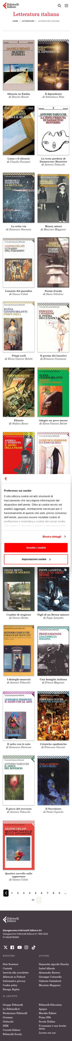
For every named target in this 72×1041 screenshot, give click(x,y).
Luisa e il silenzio (19, 158)
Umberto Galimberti (50, 981)
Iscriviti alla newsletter (16, 972)
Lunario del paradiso (18, 291)
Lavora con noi (47, 1033)
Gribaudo (8, 1021)
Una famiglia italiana (53, 679)
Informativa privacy (14, 981)
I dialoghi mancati (19, 679)
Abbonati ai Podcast (14, 977)
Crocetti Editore (11, 1030)
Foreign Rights (11, 989)
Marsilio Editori (47, 1013)
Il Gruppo (10, 996)
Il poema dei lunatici (53, 355)
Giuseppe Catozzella (50, 977)
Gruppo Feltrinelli (13, 1005)
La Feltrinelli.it (11, 1009)
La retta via (18, 226)
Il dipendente (53, 94)
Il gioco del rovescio (19, 809)
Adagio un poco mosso (53, 420)
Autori (44, 955)
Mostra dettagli (52, 536)
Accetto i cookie (36, 547)
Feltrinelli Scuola (12, 1034)
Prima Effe (45, 1017)
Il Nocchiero (53, 809)
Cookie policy (10, 985)
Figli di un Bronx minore (53, 614)
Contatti (7, 968)
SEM (5, 1026)
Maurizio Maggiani (49, 985)
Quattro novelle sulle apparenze (18, 875)
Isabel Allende (47, 968)
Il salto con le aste (18, 744)
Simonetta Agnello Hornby (54, 964)
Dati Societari (10, 964)
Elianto (19, 420)
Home (15, 21)
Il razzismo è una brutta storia (52, 1027)
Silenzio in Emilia (18, 94)
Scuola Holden (47, 1021)
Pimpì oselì (19, 355)
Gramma (8, 1017)
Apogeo (43, 1009)
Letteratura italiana (36, 14)
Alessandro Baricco (49, 972)
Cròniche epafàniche (53, 744)
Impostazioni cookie (34, 559)
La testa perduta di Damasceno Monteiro (53, 160)
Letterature (28, 21)
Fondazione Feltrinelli (15, 1013)
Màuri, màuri (53, 226)
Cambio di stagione (18, 614)
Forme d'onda (53, 291)
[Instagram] (33, 947)
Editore (9, 955)
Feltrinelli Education (50, 1005)
